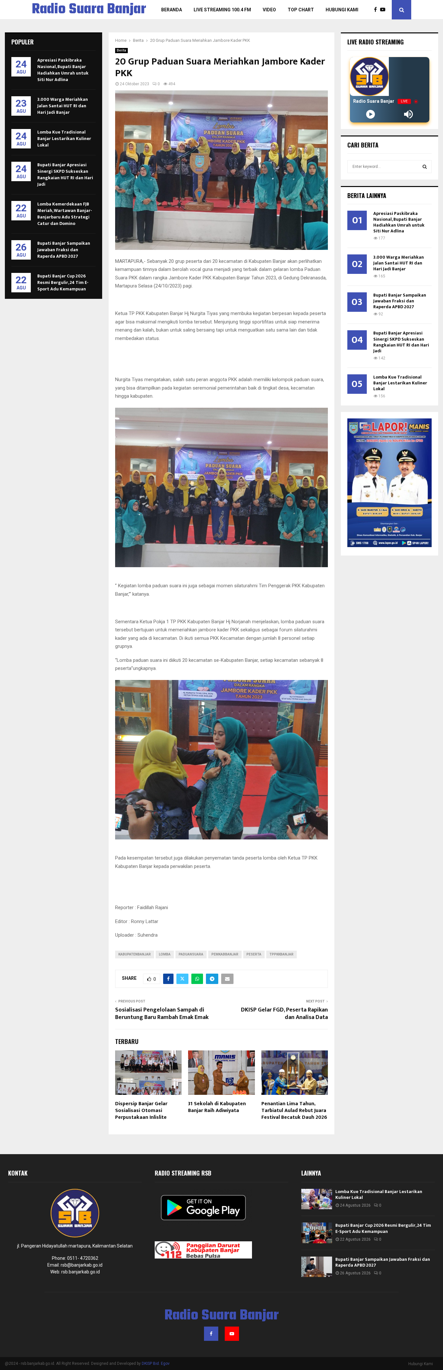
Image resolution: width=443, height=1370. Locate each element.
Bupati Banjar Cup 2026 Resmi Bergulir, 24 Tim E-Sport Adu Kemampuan (63, 282)
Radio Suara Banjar (89, 9)
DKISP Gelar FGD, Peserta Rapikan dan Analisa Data (284, 1014)
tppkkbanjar (281, 954)
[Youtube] (384, 10)
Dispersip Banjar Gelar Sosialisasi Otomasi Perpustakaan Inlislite (141, 1110)
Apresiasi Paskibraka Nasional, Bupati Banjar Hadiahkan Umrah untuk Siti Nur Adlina (63, 69)
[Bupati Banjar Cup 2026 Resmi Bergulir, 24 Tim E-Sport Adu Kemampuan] (316, 1233)
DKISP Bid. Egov (156, 1363)
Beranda (171, 9)
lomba (165, 954)
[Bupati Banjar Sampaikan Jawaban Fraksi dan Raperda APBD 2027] (316, 1267)
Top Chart (301, 9)
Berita (121, 50)
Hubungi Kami (342, 9)
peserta (253, 954)
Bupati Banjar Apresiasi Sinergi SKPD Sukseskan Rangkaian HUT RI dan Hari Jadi (65, 174)
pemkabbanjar (224, 954)
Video (269, 9)
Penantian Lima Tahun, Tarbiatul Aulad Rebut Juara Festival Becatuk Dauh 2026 (294, 1110)
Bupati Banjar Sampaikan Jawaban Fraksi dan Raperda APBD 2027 (63, 250)
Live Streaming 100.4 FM (222, 9)
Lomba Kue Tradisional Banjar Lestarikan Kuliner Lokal (64, 138)
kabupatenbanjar (134, 954)
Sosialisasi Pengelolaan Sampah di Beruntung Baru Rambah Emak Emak (162, 1014)
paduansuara (191, 954)
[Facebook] (377, 10)
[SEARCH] (425, 166)
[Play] (370, 114)
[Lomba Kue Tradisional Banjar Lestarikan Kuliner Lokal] (316, 1199)
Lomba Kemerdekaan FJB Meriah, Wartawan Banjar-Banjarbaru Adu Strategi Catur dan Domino (64, 213)
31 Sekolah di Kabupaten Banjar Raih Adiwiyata (217, 1107)
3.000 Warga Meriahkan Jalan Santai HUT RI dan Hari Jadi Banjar (62, 106)
